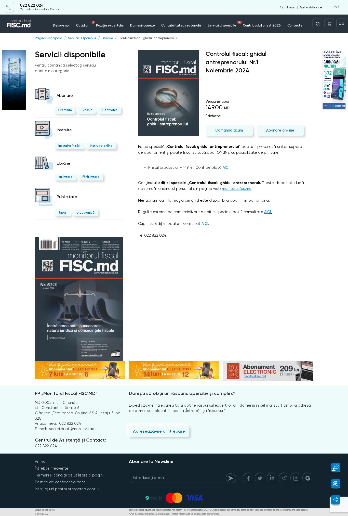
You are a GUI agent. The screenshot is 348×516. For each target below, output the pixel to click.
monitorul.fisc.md (236, 189)
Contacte (294, 25)
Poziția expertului (110, 25)
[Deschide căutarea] (318, 24)
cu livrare (65, 177)
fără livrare (91, 177)
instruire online (101, 146)
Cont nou (287, 7)
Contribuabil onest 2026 (262, 25)
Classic (87, 110)
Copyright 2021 (42, 514)
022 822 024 (32, 5)
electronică (86, 212)
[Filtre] (341, 24)
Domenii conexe (142, 25)
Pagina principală (48, 38)
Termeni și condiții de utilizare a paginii (69, 475)
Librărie (107, 38)
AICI (226, 167)
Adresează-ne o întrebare (159, 431)
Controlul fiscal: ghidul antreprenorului (147, 38)
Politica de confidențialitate (60, 482)
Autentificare (311, 7)
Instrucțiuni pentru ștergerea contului (68, 489)
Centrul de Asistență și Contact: (70, 440)
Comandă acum (229, 130)
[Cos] (329, 24)
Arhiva (40, 461)
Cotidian (85, 24)
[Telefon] (9, 7)
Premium (65, 110)
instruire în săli (69, 146)
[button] (333, 467)
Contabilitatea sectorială (181, 25)
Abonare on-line (280, 130)
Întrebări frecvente (51, 468)
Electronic (109, 110)
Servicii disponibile (224, 24)
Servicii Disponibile (82, 38)
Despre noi (61, 25)
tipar (62, 212)
